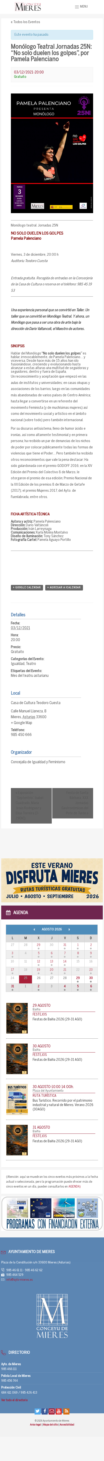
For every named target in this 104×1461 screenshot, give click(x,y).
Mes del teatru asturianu (30, 676)
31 (64, 945)
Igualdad (17, 664)
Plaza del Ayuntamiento (48, 1090)
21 (64, 969)
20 (51, 969)
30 (91, 978)
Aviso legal (35, 1425)
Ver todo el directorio (14, 1400)
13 (51, 961)
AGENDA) (74, 1186)
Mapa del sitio (51, 1425)
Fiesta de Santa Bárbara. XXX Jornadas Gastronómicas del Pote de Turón (74, 803)
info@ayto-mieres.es (19, 1279)
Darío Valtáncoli (37, 525)
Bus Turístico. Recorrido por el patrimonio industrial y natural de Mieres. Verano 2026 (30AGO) (63, 1105)
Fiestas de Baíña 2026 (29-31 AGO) (57, 1019)
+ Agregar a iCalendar (64, 587)
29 (38, 945)
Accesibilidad (67, 1425)
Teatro (31, 664)
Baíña (36, 1009)
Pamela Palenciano (66, 357)
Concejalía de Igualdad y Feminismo (38, 762)
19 (38, 969)
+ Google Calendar (27, 587)
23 (91, 969)
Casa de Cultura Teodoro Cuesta (35, 703)
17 (12, 969)
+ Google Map (21, 723)
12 (38, 961)
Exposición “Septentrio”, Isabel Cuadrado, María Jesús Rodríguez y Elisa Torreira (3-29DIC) (29, 805)
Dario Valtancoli (40, 329)
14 (65, 961)
